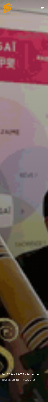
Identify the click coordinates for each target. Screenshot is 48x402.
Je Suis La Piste (12, 380)
